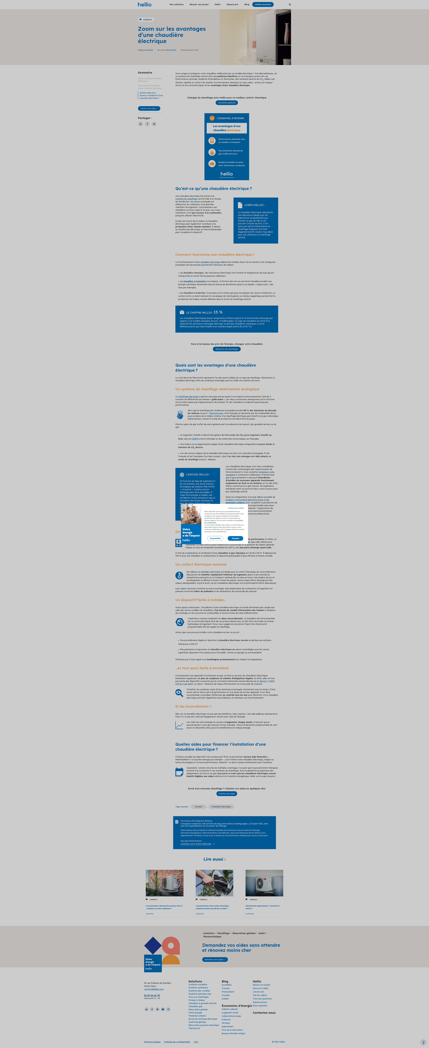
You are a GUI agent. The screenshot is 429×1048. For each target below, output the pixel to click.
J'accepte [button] (235, 538)
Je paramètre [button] (215, 538)
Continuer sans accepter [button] (236, 508)
